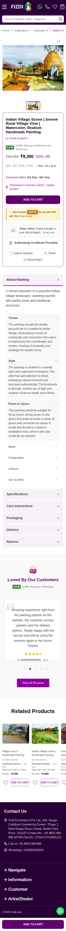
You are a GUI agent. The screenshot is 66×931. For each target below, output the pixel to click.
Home (6, 30)
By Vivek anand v (39, 760)
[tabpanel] (33, 105)
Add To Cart (20, 782)
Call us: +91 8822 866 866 (24, 843)
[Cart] (62, 6)
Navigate (17, 870)
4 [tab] (36, 669)
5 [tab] (41, 669)
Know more (49, 232)
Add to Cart (33, 199)
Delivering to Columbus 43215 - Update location (32, 187)
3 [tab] (30, 669)
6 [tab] (47, 669)
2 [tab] (25, 669)
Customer (18, 889)
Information (20, 879)
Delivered (12, 177)
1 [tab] (19, 669)
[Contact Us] (48, 6)
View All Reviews (33, 682)
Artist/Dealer (20, 898)
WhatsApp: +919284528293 (25, 850)
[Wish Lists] (55, 6)
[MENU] (4, 6)
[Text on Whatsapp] (39, 6)
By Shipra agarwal (10, 760)
